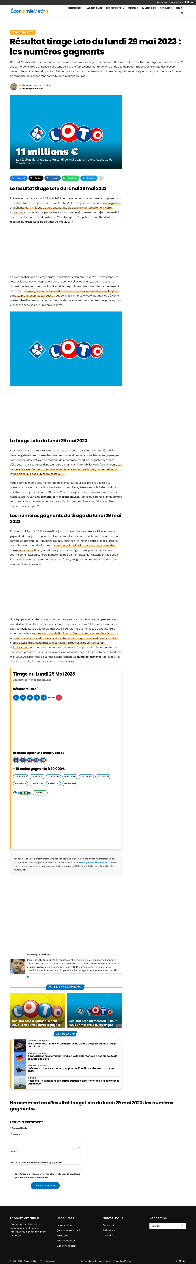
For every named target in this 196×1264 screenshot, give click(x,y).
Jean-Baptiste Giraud (38, 954)
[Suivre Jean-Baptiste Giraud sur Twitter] (27, 977)
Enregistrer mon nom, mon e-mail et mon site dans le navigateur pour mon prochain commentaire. (47, 1176)
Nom (14, 1151)
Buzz (178, 8)
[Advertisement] (66, 249)
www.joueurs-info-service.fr (94, 862)
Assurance (95, 8)
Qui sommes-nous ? (68, 1230)
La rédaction (64, 1225)
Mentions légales (67, 1245)
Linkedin (108, 1235)
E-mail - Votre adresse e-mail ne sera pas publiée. (36, 1162)
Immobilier (148, 8)
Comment (16, 1134)
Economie (74, 8)
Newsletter (63, 1235)
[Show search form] (182, 13)
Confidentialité (87, 1261)
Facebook (108, 1225)
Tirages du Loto (22, 32)
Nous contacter (66, 1240)
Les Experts (114, 8)
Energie (133, 8)
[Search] (182, 1225)
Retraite (166, 8)
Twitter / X (109, 1230)
